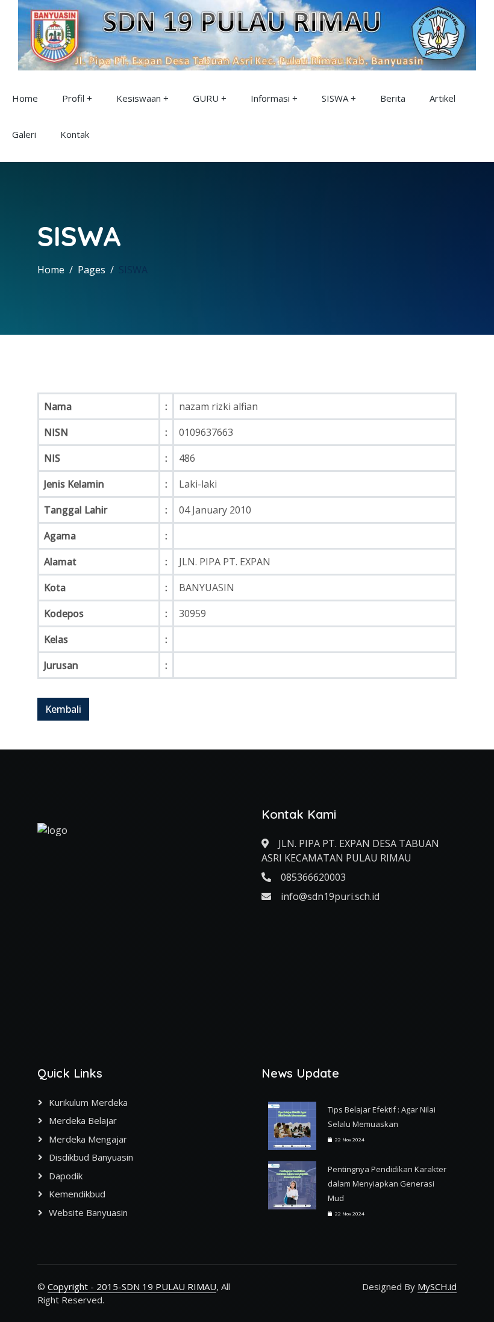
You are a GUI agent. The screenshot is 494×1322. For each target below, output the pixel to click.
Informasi (270, 98)
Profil (73, 98)
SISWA (335, 98)
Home (25, 98)
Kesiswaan (138, 98)
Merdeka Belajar (83, 1120)
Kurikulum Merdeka (88, 1102)
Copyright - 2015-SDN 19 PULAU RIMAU (132, 1286)
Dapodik (66, 1176)
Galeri (24, 134)
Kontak (74, 134)
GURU (206, 98)
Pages (91, 269)
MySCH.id (437, 1286)
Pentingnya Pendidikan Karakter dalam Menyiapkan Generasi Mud (387, 1183)
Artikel (442, 98)
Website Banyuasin (88, 1212)
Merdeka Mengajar (88, 1139)
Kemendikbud (77, 1194)
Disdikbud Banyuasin (91, 1157)
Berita (392, 98)
